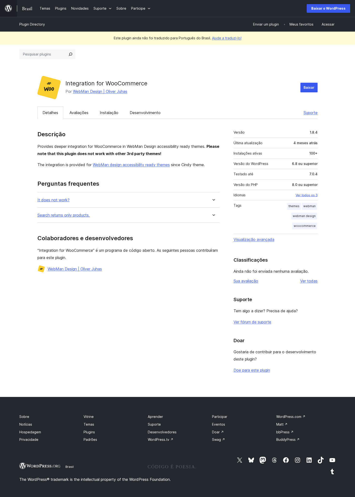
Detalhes (50, 112)
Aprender (155, 417)
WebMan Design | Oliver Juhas (100, 91)
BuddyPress (288, 439)
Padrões (90, 439)
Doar (218, 432)
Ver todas (309, 281)
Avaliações (79, 112)
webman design (304, 216)
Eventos (218, 424)
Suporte (311, 112)
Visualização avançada (254, 239)
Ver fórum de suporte (252, 322)
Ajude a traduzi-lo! (226, 38)
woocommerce (305, 226)
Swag (218, 439)
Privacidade (28, 439)
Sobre (24, 417)
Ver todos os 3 (307, 195)
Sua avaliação (246, 281)
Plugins (89, 432)
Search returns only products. (63, 215)
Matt (282, 424)
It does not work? (53, 200)
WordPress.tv (160, 439)
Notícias (25, 424)
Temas (89, 424)
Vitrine (89, 417)
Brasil (69, 467)
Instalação (109, 112)
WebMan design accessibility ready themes (131, 164)
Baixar (309, 87)
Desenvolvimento (145, 112)
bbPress (285, 432)
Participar (219, 417)
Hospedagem (30, 432)
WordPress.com (290, 417)
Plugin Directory (32, 24)
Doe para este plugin (252, 370)
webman (309, 206)
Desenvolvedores (162, 432)
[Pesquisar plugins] (70, 54)
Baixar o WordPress (328, 8)
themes (294, 206)
